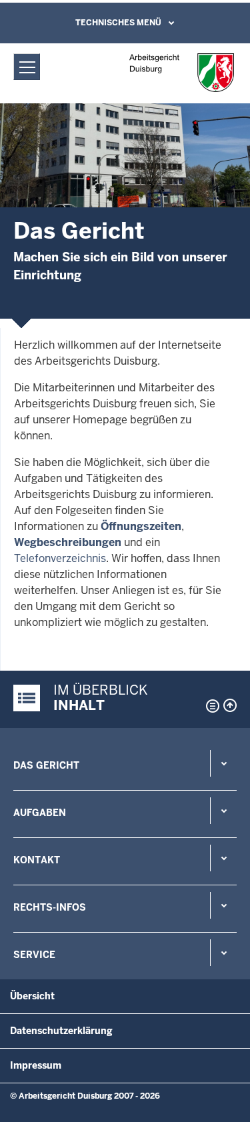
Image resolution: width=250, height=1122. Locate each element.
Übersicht (32, 996)
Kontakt (36, 860)
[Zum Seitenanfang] (230, 705)
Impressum (35, 1065)
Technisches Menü (118, 22)
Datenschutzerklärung (61, 1031)
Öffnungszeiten (141, 526)
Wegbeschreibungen (67, 542)
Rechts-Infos (49, 907)
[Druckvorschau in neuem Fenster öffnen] (210, 706)
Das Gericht (46, 765)
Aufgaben (39, 813)
